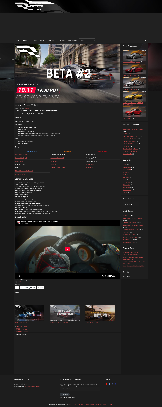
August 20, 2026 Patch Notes (131, 252)
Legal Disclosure (84, 404)
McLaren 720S (90, 164)
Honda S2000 (19, 161)
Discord (62, 40)
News (25, 326)
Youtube (98, 404)
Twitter (104, 404)
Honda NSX (54, 164)
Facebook (111, 404)
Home (17, 40)
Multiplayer (51, 40)
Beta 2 (20, 282)
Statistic (92, 404)
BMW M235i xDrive (21, 154)
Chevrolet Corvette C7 (57, 158)
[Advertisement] (81, 25)
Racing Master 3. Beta (91, 322)
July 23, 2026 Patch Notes (131, 254)
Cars (124, 164)
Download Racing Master (32, 386)
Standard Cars (127, 190)
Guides (42, 40)
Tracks (35, 40)
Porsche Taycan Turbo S (58, 167)
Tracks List (28, 384)
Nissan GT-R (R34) (20, 174)
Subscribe (65, 394)
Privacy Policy (73, 404)
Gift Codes (126, 172)
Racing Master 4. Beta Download (59, 322)
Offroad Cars (126, 182)
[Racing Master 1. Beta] (31, 313)
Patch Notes (126, 185)
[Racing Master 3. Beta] (102, 313)
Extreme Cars (127, 167)
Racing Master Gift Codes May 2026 (133, 266)
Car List (25, 40)
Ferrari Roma (54, 161)
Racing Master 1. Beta (21, 322)
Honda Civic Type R (21, 158)
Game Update (19, 326)
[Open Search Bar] (145, 40)
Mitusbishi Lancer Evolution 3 (24, 171)
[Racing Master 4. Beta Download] (67, 313)
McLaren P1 (89, 167)
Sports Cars (126, 187)
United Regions (72, 40)
